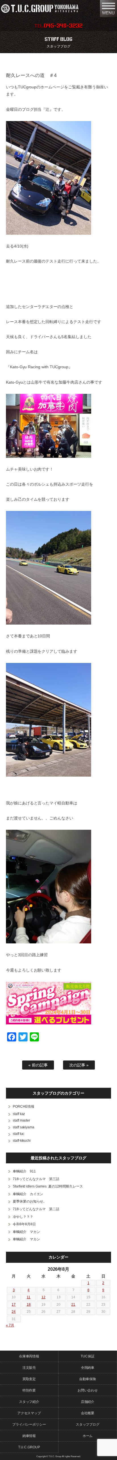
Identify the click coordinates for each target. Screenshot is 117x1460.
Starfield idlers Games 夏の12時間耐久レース (48, 1186)
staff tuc (18, 1134)
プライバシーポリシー (29, 1424)
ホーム (88, 1436)
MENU (108, 8)
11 (28, 1297)
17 (14, 1305)
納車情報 (29, 1436)
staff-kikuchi (22, 1141)
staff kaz (19, 1114)
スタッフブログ (88, 1424)
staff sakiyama (24, 1127)
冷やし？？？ (23, 1217)
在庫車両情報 (29, 1356)
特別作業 (29, 1390)
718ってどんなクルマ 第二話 (36, 1209)
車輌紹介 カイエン (28, 1194)
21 (73, 1305)
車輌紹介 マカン (26, 1232)
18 (29, 1305)
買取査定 (29, 1379)
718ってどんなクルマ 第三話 (36, 1179)
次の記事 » (79, 1065)
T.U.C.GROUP (29, 1447)
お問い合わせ (88, 1390)
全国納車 (88, 1368)
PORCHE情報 (23, 1106)
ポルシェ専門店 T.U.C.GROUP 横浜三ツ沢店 (48, 8)
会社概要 (88, 1413)
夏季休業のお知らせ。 (30, 1201)
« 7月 (10, 1325)
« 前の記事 (38, 1065)
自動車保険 (87, 1379)
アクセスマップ (29, 1413)
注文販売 (29, 1368)
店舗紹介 (88, 1402)
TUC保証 (88, 1356)
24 (14, 1312)
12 (43, 1297)
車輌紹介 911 (24, 1171)
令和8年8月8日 (24, 1224)
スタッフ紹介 (29, 1402)
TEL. (58, 26)
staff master (21, 1120)
